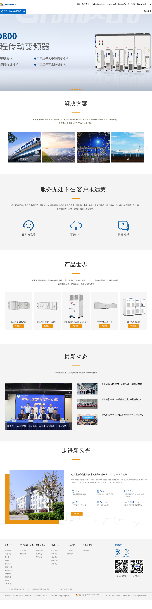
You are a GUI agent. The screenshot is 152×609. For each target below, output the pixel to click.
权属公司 (8, 554)
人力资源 (131, 4)
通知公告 (54, 554)
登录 (145, 11)
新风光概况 (8, 550)
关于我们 (86, 4)
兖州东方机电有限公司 (64, 589)
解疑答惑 (123, 234)
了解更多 (24, 162)
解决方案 (23, 554)
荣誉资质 (8, 564)
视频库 (7, 580)
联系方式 (8, 577)
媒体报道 (54, 557)
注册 (150, 11)
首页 (78, 4)
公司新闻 (54, 550)
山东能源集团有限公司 (16, 589)
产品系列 (23, 550)
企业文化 (8, 557)
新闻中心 (122, 4)
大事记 (7, 560)
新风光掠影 (8, 567)
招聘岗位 (70, 554)
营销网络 (8, 574)
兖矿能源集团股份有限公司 (40, 589)
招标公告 (54, 560)
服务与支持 (111, 4)
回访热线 (39, 557)
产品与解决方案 (98, 4)
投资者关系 (142, 4)
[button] (3, 50)
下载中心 (76, 234)
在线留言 (8, 584)
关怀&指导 (8, 570)
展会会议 (54, 564)
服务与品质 (28, 234)
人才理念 (70, 550)
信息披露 (86, 550)
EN (149, 4)
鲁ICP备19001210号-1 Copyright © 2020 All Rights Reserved (126, 596)
